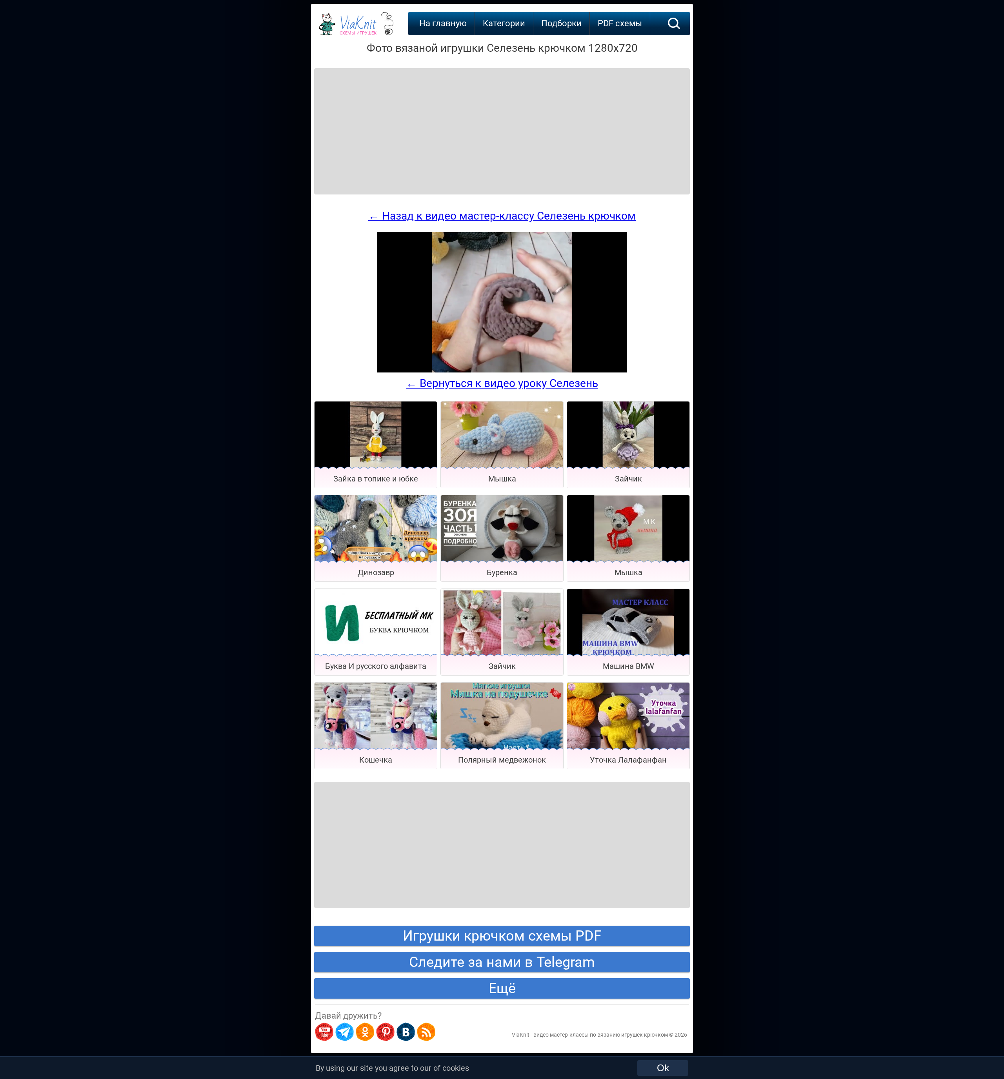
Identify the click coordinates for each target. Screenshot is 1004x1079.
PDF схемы (620, 23)
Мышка (502, 478)
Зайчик (628, 478)
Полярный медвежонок (502, 760)
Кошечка (375, 760)
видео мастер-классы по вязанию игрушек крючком (600, 1035)
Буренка (502, 572)
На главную (443, 23)
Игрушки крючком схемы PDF (502, 936)
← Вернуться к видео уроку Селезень (502, 383)
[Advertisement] (377, 122)
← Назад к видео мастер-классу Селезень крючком (502, 215)
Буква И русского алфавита (375, 666)
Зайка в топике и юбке (375, 478)
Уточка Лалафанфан (628, 760)
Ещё (502, 988)
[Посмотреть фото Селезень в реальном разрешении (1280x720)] (502, 370)
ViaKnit (358, 27)
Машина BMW (628, 666)
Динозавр (376, 572)
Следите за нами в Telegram (502, 962)
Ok (663, 1068)
